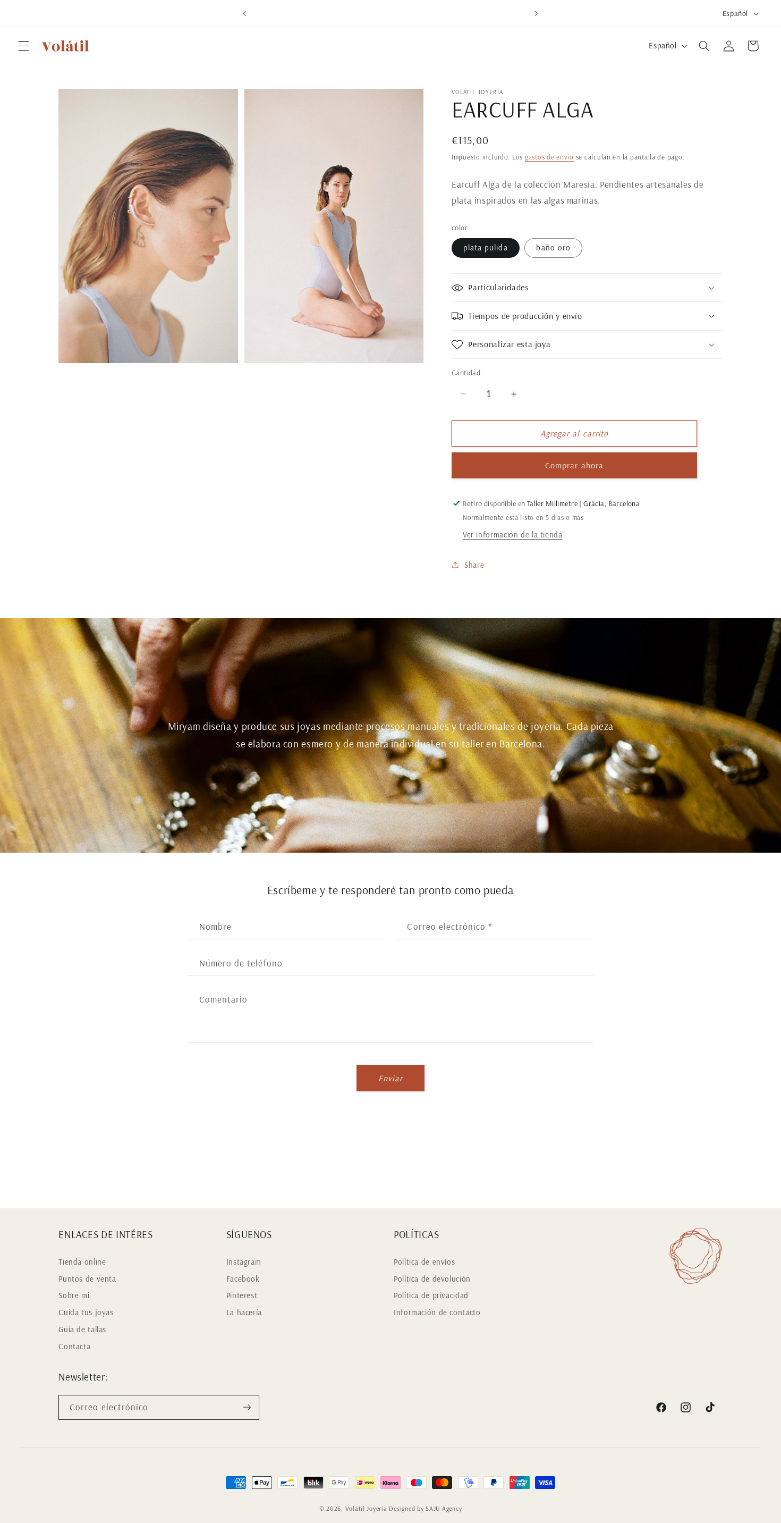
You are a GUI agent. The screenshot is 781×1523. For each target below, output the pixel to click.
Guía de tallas (82, 1329)
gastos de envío (549, 157)
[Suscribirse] (247, 1407)
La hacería (244, 1312)
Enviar (390, 1078)
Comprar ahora (574, 465)
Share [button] (474, 565)
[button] (23, 45)
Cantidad (466, 372)
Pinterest (242, 1295)
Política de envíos (424, 1262)
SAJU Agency (444, 1508)
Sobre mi (73, 1295)
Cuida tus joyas (85, 1312)
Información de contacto (437, 1312)
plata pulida (485, 247)
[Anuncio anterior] (245, 13)
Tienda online (82, 1262)
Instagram (243, 1262)
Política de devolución (432, 1279)
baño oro (553, 247)
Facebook (243, 1279)
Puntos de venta (87, 1279)
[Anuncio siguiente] (536, 13)
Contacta (74, 1346)
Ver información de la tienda (513, 535)
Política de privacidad (431, 1295)
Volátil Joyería (366, 1508)
